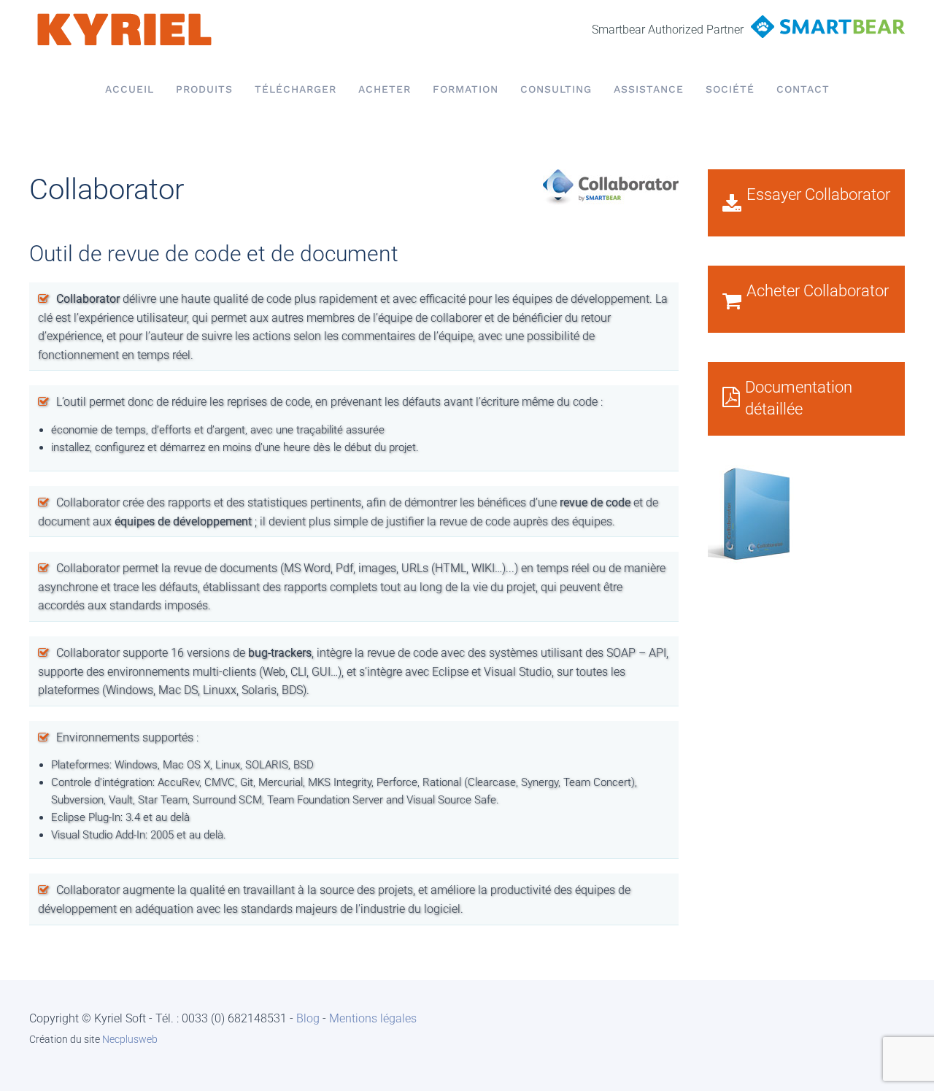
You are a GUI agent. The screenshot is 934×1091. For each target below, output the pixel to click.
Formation (465, 89)
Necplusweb (130, 1039)
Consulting (556, 89)
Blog (308, 1018)
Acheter (384, 89)
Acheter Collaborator (817, 291)
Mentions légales (373, 1018)
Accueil (129, 89)
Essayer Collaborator (818, 194)
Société (730, 89)
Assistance (649, 89)
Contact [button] (803, 89)
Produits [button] (204, 89)
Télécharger (295, 89)
